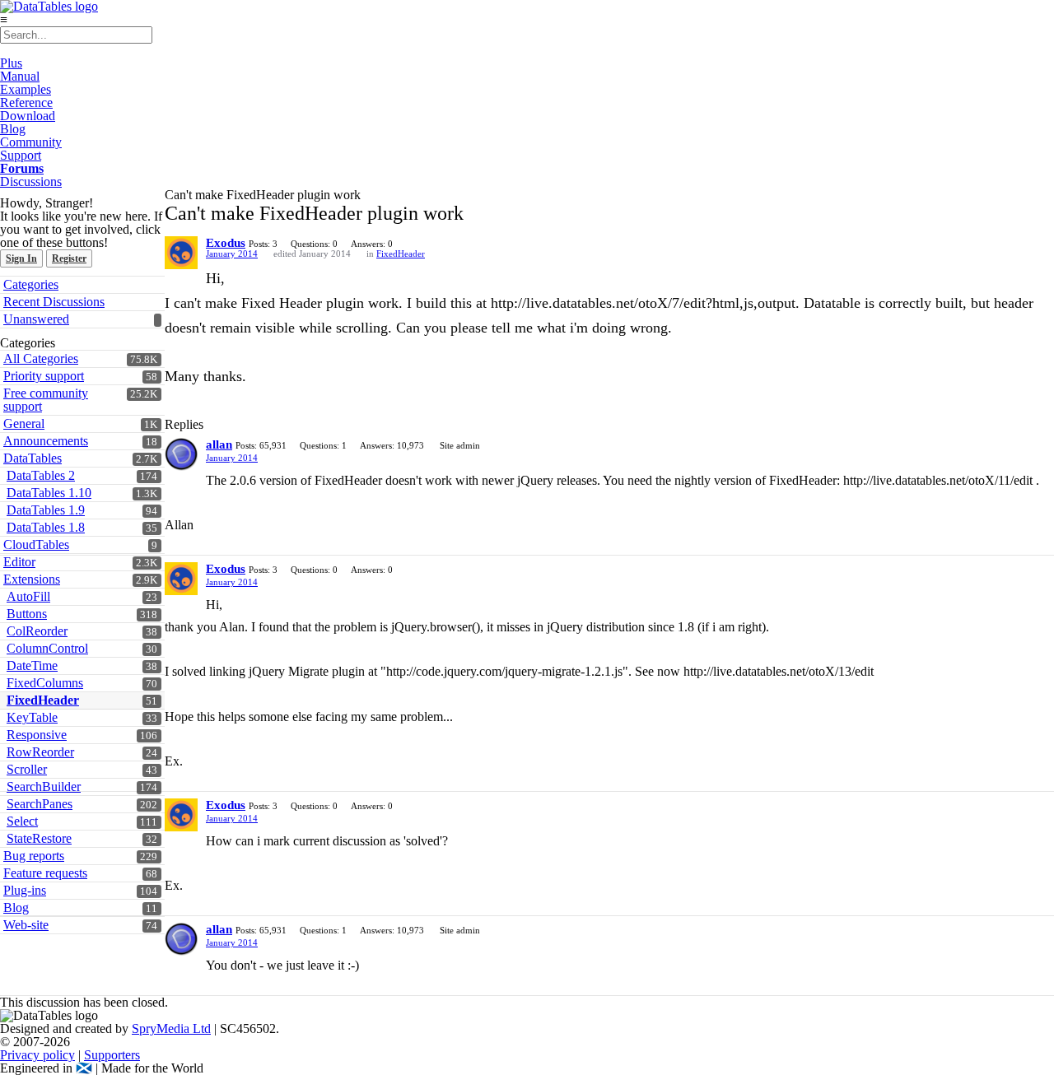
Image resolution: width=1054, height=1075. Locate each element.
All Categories (40, 358)
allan (219, 444)
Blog (13, 129)
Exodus (225, 242)
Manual (20, 76)
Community (31, 142)
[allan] (181, 454)
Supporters (112, 1055)
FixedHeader (400, 253)
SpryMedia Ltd (171, 1028)
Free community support (45, 399)
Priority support (43, 376)
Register (69, 258)
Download (27, 116)
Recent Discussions (54, 302)
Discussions (31, 181)
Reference (26, 102)
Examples (25, 89)
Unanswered (36, 319)
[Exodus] (181, 252)
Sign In (21, 258)
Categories (30, 284)
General (23, 423)
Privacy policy (37, 1055)
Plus (11, 63)
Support (20, 155)
